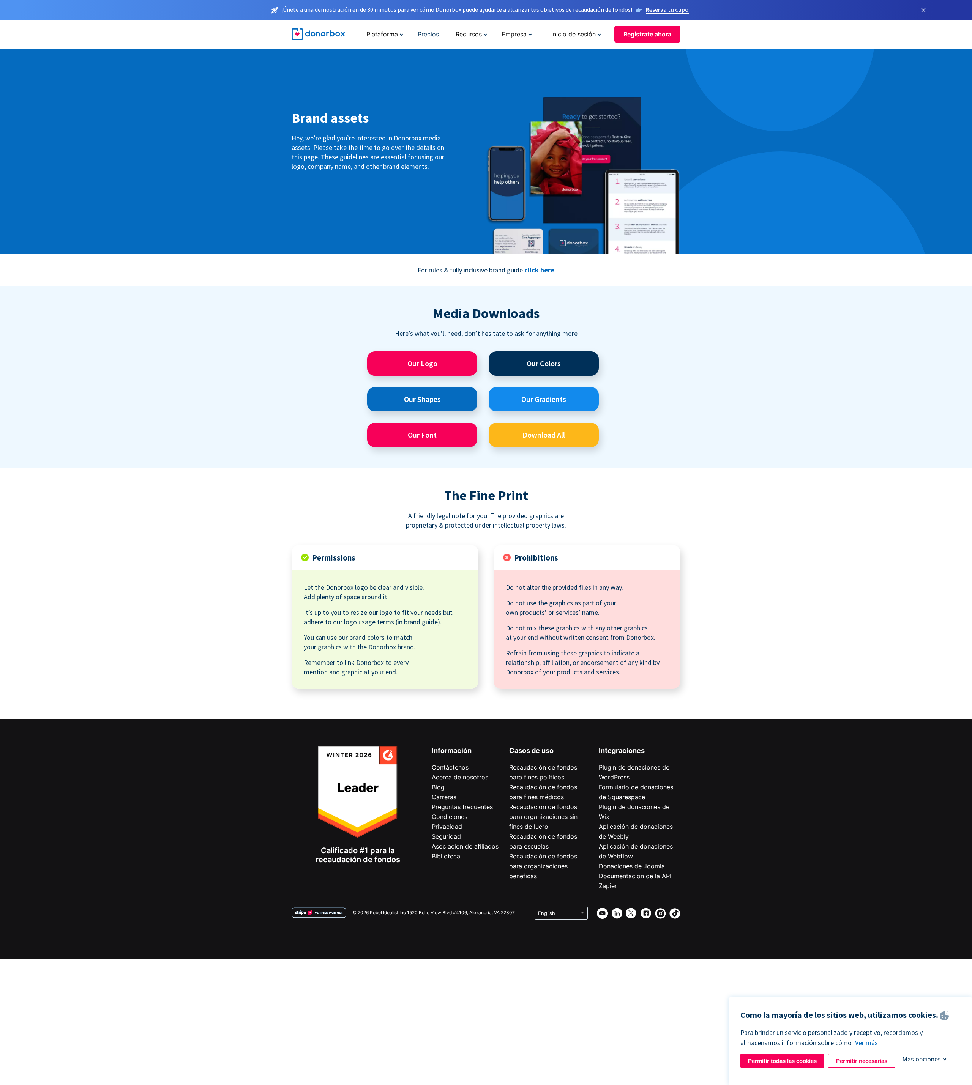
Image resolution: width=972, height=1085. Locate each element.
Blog (438, 787)
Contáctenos (450, 767)
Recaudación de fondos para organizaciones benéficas (543, 866)
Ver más (866, 1042)
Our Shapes (422, 399)
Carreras (444, 797)
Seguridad (446, 836)
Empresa (514, 34)
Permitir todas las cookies (782, 1061)
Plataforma (382, 34)
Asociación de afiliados (465, 846)
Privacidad (447, 826)
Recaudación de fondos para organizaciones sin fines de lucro (543, 816)
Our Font (422, 434)
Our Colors (544, 363)
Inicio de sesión (573, 34)
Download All (543, 434)
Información (452, 750)
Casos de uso (531, 750)
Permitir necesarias (861, 1061)
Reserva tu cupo (667, 9)
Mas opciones (921, 1059)
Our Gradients (543, 399)
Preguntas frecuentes (462, 807)
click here (539, 270)
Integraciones (622, 750)
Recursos (469, 34)
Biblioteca (446, 856)
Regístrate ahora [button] (647, 34)
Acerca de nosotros (460, 777)
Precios (428, 34)
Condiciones (449, 816)
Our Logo (422, 363)
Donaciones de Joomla (632, 866)
